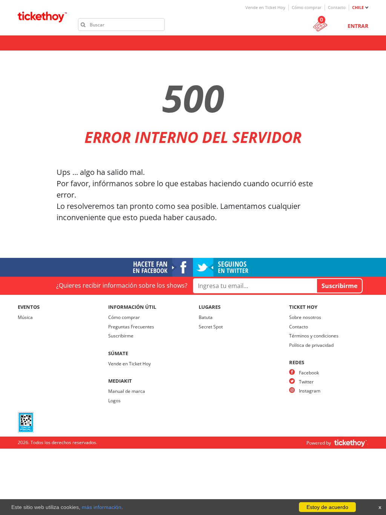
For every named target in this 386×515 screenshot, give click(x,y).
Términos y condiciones (314, 336)
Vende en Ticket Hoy (265, 7)
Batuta (206, 317)
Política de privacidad (311, 345)
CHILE (358, 7)
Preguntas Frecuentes (131, 326)
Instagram (309, 391)
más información (101, 507)
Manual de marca (126, 391)
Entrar (358, 25)
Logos (114, 400)
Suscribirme (120, 336)
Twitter (306, 382)
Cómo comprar (307, 7)
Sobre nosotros (305, 317)
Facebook (309, 372)
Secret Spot (211, 326)
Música (25, 317)
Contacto (337, 7)
